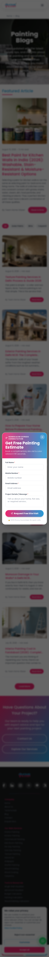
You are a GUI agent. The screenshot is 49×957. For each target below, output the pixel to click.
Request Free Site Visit (26, 513)
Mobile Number (12, 473)
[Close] (42, 437)
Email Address (12, 483)
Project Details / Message (16, 494)
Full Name (10, 462)
